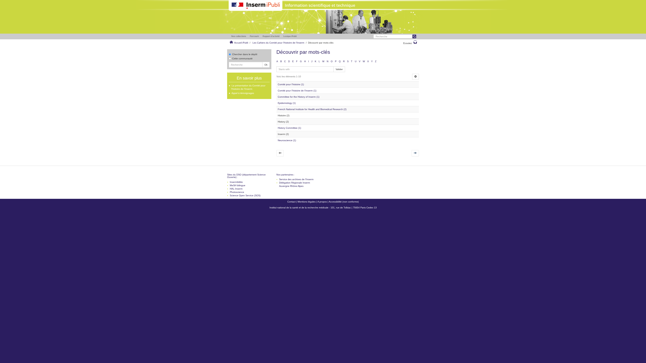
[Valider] (414, 36)
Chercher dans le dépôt (244, 54)
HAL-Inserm (236, 188)
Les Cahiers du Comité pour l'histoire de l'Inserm (278, 42)
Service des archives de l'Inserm (296, 179)
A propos (322, 201)
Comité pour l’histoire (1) (291, 84)
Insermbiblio (236, 182)
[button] (239, 36)
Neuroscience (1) (287, 140)
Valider (339, 69)
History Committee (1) (289, 128)
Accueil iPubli (241, 42)
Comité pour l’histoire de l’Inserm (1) (297, 90)
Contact (291, 201)
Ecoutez (407, 43)
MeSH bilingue (237, 185)
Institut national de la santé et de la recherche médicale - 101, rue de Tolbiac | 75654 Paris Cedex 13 (323, 207)
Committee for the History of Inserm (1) (298, 96)
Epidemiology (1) (287, 103)
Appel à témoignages (242, 93)
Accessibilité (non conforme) (344, 201)
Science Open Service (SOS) (245, 195)
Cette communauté (242, 58)
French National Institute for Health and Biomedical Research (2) (312, 109)
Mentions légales (307, 201)
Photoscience (237, 192)
